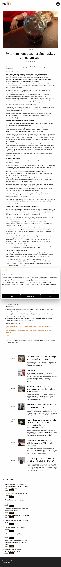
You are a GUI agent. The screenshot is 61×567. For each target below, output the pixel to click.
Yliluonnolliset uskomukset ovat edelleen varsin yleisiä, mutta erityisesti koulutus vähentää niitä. (28, 327)
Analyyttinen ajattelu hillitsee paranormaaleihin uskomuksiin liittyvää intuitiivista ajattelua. (28, 331)
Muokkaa (29, 296)
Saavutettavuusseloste (8, 561)
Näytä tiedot (53, 291)
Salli (50, 296)
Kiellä (11, 296)
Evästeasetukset (6, 562)
